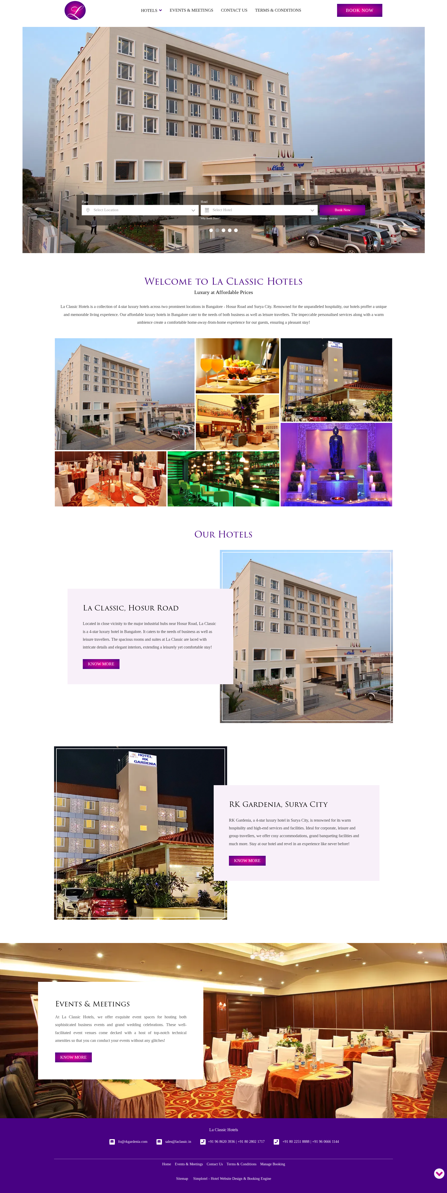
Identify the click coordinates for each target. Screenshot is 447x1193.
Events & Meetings (191, 10)
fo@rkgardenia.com (132, 1142)
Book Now (360, 10)
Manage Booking (329, 218)
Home (166, 1164)
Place (85, 202)
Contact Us (234, 10)
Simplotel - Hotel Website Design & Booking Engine (232, 1179)
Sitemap (182, 1179)
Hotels (149, 10)
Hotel (204, 202)
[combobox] (140, 210)
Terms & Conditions (278, 10)
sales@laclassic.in (178, 1142)
